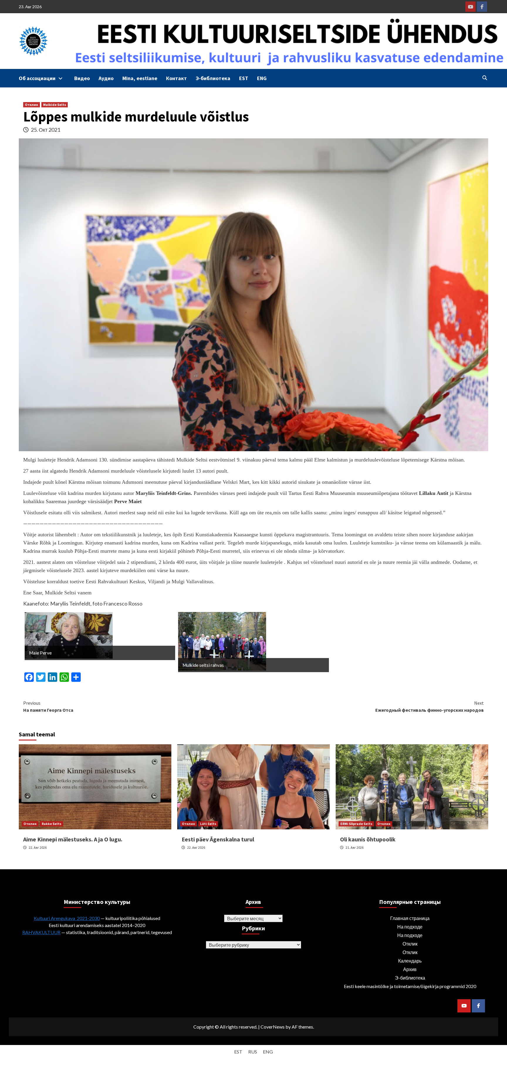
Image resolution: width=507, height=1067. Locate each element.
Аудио (106, 78)
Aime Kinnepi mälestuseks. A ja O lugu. (72, 839)
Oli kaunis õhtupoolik (368, 839)
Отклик (31, 104)
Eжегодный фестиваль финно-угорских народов (429, 706)
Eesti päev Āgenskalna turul (218, 839)
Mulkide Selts (54, 104)
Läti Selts (208, 823)
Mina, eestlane (139, 78)
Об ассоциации (37, 78)
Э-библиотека (213, 78)
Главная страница (410, 918)
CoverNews (273, 1026)
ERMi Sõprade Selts (356, 823)
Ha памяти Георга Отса (48, 706)
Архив (410, 969)
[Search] (484, 77)
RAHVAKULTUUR (41, 932)
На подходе (409, 926)
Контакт (176, 78)
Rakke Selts (51, 823)
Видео (82, 78)
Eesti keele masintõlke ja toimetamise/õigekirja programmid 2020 (410, 986)
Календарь (410, 960)
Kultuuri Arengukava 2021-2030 (67, 918)
